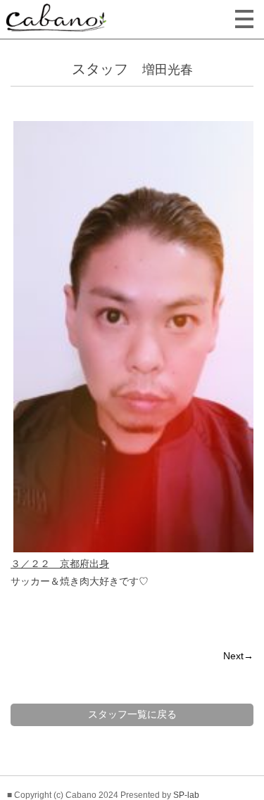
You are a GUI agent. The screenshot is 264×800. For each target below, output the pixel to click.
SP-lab (186, 795)
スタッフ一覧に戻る (132, 714)
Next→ (238, 655)
